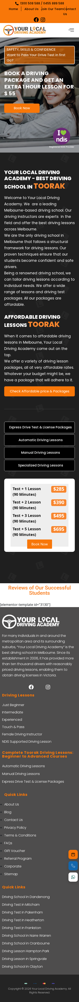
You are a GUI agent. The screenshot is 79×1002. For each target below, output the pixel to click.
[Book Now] (73, 854)
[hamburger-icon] (71, 30)
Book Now (22, 108)
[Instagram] (43, 19)
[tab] (39, 427)
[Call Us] (73, 865)
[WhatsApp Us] (73, 877)
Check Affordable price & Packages (39, 391)
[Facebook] (36, 19)
